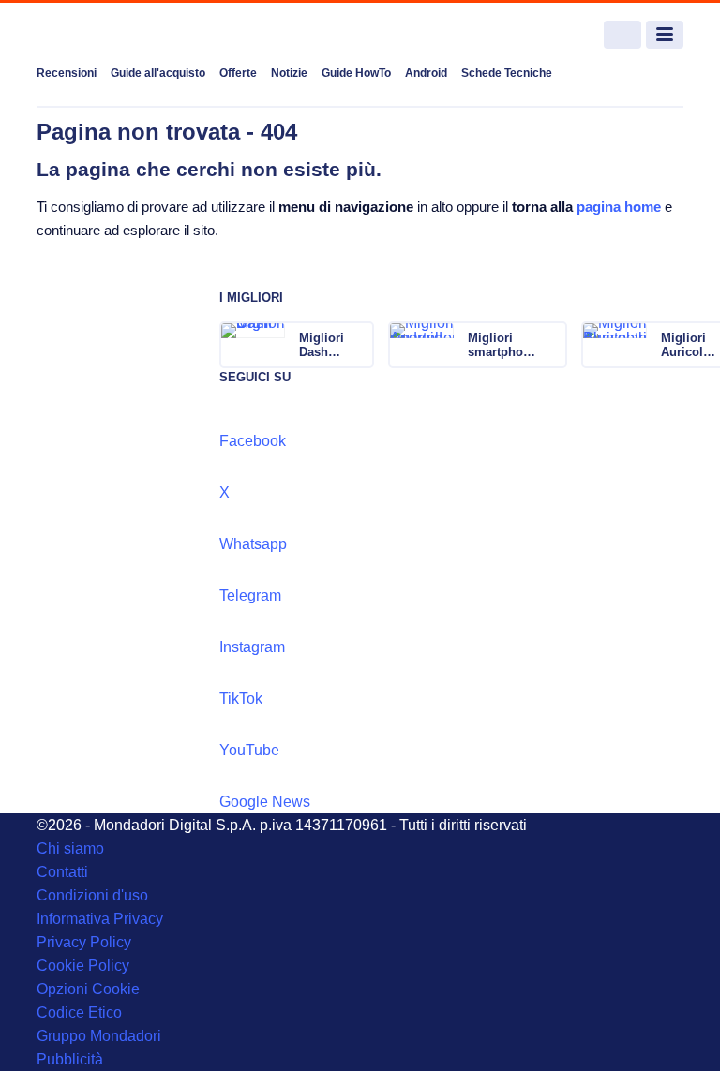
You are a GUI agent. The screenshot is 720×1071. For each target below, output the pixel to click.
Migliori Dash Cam (321, 345)
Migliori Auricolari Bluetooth (689, 345)
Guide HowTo (356, 73)
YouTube (249, 750)
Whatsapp (253, 544)
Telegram (250, 595)
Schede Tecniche (506, 73)
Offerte (238, 73)
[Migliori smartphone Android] (551, 345)
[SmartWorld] (107, 35)
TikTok (240, 699)
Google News (264, 802)
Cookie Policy (83, 966)
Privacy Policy (84, 942)
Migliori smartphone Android (502, 345)
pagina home (619, 207)
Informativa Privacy (100, 919)
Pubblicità (70, 1059)
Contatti (62, 872)
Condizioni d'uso (92, 895)
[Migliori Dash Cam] (358, 345)
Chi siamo (70, 848)
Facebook (252, 441)
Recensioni (67, 73)
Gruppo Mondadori (99, 1036)
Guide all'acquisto (158, 73)
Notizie (289, 73)
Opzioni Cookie (88, 989)
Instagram (252, 647)
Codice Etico (79, 1012)
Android (426, 73)
